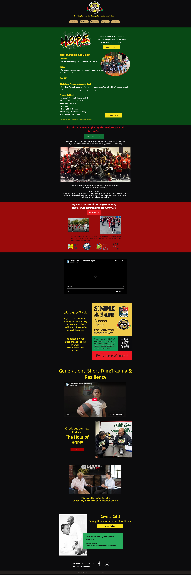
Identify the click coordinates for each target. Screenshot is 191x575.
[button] (119, 492)
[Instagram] (107, 564)
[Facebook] (99, 564)
